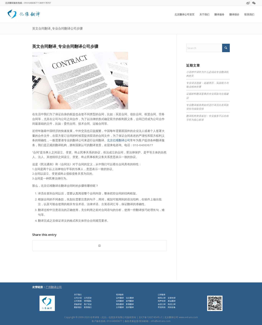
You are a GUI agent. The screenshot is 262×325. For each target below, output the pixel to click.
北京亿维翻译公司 (118, 140)
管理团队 (88, 300)
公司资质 (78, 300)
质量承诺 (78, 304)
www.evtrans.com (188, 317)
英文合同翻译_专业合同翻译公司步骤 (57, 28)
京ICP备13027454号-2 (150, 317)
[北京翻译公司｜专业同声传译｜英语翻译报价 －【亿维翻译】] (23, 14)
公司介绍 (78, 297)
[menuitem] (184, 14)
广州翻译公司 (54, 287)
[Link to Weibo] (248, 3)
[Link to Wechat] (254, 3)
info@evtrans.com (161, 321)
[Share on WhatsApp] (99, 245)
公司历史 (88, 297)
